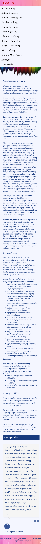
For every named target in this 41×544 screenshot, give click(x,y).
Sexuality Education (11, 41)
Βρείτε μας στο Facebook (13, 531)
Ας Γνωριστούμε (9, 8)
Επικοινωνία (7, 64)
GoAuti (8, 3)
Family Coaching (9, 22)
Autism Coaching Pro (11, 17)
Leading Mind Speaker (12, 55)
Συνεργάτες (6, 59)
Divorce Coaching (10, 36)
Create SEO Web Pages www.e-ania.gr (25, 539)
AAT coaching (8, 50)
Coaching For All (9, 31)
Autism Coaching (9, 13)
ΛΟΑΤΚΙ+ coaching (10, 45)
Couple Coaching (9, 27)
